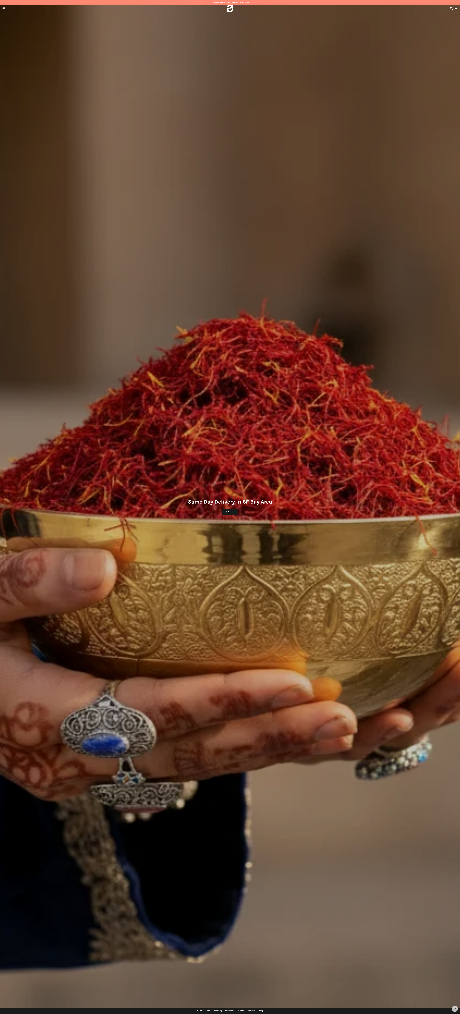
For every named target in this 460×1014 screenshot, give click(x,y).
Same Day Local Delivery (223, 1011)
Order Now (230, 512)
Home (199, 1011)
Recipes (241, 1011)
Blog (261, 1011)
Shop (208, 1011)
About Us (251, 1011)
